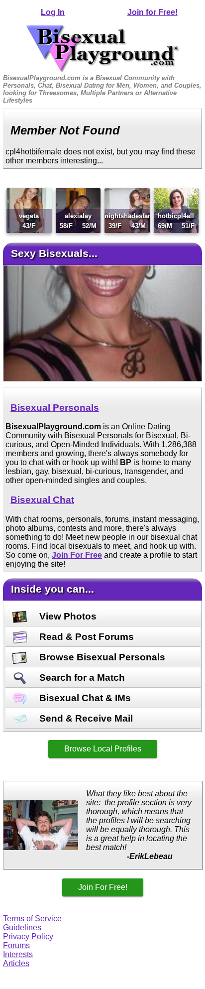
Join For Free (77, 555)
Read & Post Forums (85, 636)
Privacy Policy (28, 936)
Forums (16, 945)
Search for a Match (81, 677)
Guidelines (22, 927)
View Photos (67, 616)
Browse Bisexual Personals (101, 657)
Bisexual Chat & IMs (84, 698)
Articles (16, 963)
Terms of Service (32, 918)
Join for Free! (152, 12)
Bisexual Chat (42, 499)
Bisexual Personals (54, 407)
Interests (18, 954)
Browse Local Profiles (102, 748)
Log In (53, 12)
